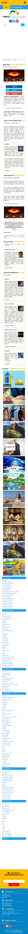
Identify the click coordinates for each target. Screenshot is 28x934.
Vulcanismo (4, 759)
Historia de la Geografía (7, 586)
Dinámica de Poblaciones (7, 776)
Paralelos (4, 676)
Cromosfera (4, 637)
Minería (4, 784)
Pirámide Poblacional (6, 774)
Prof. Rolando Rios (17, 7)
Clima (3, 712)
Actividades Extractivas (7, 779)
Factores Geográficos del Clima (9, 717)
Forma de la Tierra (6, 660)
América (4, 803)
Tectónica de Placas (6, 745)
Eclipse (3, 653)
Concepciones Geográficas (8, 608)
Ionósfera (4, 707)
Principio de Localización (7, 600)
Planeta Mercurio (6, 642)
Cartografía (4, 681)
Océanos (4, 821)
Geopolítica (4, 785)
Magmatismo (5, 766)
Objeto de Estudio (6, 590)
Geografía (9, 59)
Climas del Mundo (6, 718)
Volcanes (4, 761)
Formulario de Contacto (7, 906)
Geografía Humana (6, 771)
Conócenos (4, 897)
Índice (4, 59)
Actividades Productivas (7, 780)
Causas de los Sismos (7, 753)
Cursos (4, 2)
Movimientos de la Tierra (7, 662)
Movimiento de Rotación (7, 663)
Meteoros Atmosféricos (7, 710)
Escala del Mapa (5, 689)
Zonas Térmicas (5, 720)
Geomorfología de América (8, 810)
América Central (5, 806)
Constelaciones (5, 627)
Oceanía (4, 816)
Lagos (3, 828)
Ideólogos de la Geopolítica (8, 789)
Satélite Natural (5, 650)
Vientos (4, 715)
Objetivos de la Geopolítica (8, 787)
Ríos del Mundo (5, 831)
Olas (3, 824)
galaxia (5, 199)
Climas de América (6, 813)
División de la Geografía (7, 595)
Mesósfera (4, 704)
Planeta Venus (5, 644)
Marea (3, 826)
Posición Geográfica (6, 679)
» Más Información (9, 267)
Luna (3, 652)
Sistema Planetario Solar (7, 630)
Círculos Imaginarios (6, 674)
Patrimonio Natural (6, 797)
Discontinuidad (5, 735)
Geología (4, 727)
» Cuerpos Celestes (9, 325)
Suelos (3, 748)
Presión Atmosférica (6, 722)
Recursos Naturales (6, 833)
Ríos (3, 829)
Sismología (4, 750)
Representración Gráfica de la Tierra (10, 684)
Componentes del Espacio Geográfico (10, 591)
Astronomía (4, 612)
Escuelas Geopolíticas (7, 790)
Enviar (14, 884)
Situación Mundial (6, 794)
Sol (3, 632)
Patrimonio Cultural (6, 798)
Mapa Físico (5, 688)
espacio (11, 98)
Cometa (4, 648)
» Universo (7, 299)
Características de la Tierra (8, 657)
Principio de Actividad (6, 604)
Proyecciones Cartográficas (8, 691)
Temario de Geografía (7, 582)
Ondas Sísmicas (5, 754)
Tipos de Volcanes (6, 763)
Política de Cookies (6, 904)
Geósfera (4, 728)
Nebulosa (4, 622)
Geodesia (4, 671)
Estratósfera (5, 702)
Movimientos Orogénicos (7, 741)
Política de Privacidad (6, 903)
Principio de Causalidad (7, 603)
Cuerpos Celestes (6, 624)
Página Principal (5, 894)
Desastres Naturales (6, 836)
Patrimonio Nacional (6, 795)
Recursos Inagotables (7, 834)
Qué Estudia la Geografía (7, 583)
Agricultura (4, 782)
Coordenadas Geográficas (8, 678)
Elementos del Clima (6, 714)
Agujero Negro (5, 629)
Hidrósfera (4, 818)
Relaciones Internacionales (8, 792)
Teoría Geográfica (6, 588)
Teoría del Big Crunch (7, 617)
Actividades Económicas (7, 777)
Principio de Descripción (7, 606)
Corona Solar (5, 639)
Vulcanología (5, 758)
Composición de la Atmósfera (8, 697)
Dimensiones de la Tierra (7, 658)
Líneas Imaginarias (6, 673)
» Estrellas (7, 170)
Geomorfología (5, 723)
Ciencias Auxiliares (6, 596)
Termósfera (4, 705)
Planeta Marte (5, 645)
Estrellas (4, 626)
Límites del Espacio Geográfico (9, 593)
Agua (3, 820)
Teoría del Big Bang (6, 616)
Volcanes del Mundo (6, 764)
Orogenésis (4, 740)
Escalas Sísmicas (6, 756)
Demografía (4, 772)
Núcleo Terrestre (6, 733)
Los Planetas (5, 640)
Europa (3, 815)
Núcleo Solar (5, 634)
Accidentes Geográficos (7, 725)
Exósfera (4, 709)
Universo (16, 203)
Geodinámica (5, 736)
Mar (3, 823)
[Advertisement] (14, 42)
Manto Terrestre (5, 732)
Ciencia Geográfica (6, 585)
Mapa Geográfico (6, 686)
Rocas (3, 746)
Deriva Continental (6, 743)
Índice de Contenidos (6, 896)
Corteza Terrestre (6, 730)
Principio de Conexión (7, 601)
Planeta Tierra (5, 655)
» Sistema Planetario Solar (10, 346)
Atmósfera (4, 696)
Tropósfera (4, 700)
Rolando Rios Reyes (12, 67)
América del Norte (6, 805)
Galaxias (4, 621)
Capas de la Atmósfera (7, 699)
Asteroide (4, 647)
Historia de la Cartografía (7, 683)
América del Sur (5, 808)
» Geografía (7, 363)
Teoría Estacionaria (6, 619)
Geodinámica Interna (6, 738)
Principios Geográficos (7, 598)
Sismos (3, 751)
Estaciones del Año (6, 666)
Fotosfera (4, 635)
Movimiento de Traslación (7, 665)
